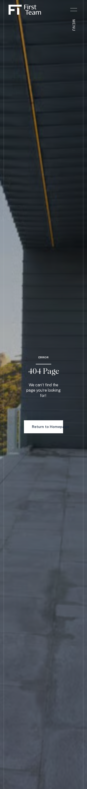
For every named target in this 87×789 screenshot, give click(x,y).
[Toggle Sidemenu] (74, 9)
